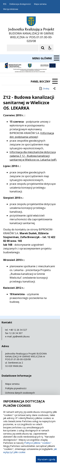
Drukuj (46, 88)
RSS (4, 4)
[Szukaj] (42, 47)
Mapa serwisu (40, 4)
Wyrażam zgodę (46, 459)
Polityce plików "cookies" (37, 442)
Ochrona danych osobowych (20, 392)
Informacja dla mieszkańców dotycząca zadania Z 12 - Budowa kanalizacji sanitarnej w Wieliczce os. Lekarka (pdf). (33, 155)
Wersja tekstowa (10, 9)
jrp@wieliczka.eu (21, 336)
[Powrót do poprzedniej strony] (54, 89)
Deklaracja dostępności (20, 4)
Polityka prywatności (15, 388)
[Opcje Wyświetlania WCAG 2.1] (49, 47)
